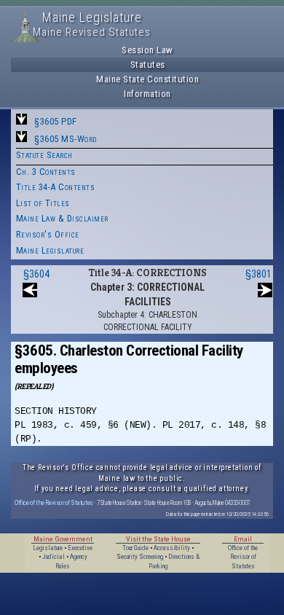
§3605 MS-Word (65, 138)
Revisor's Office (47, 234)
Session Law (147, 49)
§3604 (36, 274)
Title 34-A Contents (55, 186)
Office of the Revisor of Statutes (54, 502)
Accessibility (172, 548)
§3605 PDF (55, 121)
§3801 (258, 274)
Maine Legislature (50, 250)
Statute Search (44, 154)
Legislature (48, 548)
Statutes (147, 64)
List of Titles (43, 202)
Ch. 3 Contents (46, 171)
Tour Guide (135, 548)
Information (147, 93)
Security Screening (140, 556)
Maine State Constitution (147, 79)
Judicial (53, 556)
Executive (80, 548)
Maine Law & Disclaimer (62, 218)
